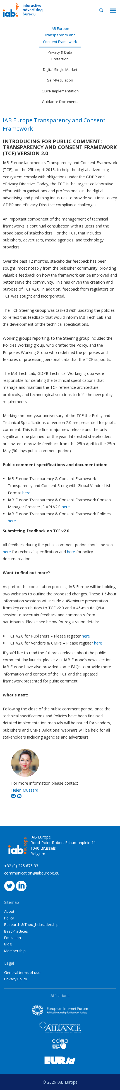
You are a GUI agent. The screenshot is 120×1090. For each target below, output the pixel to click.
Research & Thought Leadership (31, 924)
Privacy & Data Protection (60, 55)
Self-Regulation (60, 80)
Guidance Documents (60, 101)
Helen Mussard (24, 790)
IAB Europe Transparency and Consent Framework (60, 35)
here (26, 492)
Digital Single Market (60, 69)
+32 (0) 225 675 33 (21, 865)
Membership (15, 950)
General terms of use (22, 972)
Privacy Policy (15, 978)
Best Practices (16, 931)
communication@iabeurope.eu (31, 873)
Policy (9, 918)
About (9, 911)
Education (12, 937)
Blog (7, 944)
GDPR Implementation (60, 91)
